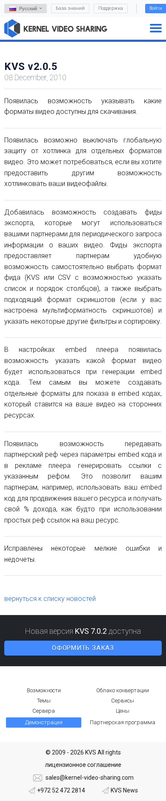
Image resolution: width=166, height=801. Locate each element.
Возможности (44, 690)
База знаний (70, 8)
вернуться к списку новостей (50, 599)
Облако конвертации (122, 690)
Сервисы (122, 700)
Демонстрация (44, 722)
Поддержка (110, 8)
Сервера (43, 711)
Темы (44, 700)
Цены (122, 711)
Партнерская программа (122, 722)
